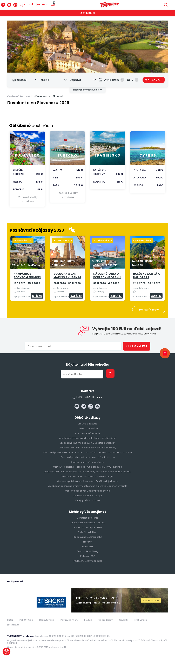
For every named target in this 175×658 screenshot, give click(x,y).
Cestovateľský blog (87, 551)
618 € (37, 295)
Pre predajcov (105, 619)
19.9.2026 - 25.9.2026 (27, 283)
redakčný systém (27, 647)
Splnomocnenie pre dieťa (87, 527)
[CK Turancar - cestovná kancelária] (109, 5)
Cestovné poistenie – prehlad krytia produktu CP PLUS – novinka (87, 466)
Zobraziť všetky (149, 309)
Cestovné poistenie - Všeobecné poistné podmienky (87, 447)
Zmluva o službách (87, 428)
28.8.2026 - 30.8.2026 (146, 283)
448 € (76, 295)
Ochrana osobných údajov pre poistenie (87, 490)
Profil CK (87, 541)
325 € (156, 295)
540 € (116, 295)
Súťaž (10, 619)
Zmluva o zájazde (87, 423)
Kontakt (87, 391)
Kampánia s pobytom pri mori (27, 275)
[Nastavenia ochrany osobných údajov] (6, 651)
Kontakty (123, 619)
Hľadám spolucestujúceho (87, 537)
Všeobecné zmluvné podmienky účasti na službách (87, 442)
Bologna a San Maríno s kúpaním (67, 275)
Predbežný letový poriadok (87, 560)
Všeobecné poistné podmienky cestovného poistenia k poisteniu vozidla (87, 486)
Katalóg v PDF (87, 556)
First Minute (140, 619)
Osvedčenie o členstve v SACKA (88, 522)
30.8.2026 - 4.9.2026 (106, 283)
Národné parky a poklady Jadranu (107, 275)
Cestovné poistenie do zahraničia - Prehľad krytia (87, 457)
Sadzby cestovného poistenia (87, 462)
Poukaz (88, 619)
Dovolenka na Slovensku (50, 96)
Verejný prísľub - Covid (87, 500)
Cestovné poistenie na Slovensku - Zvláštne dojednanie (87, 481)
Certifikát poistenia (87, 517)
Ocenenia (87, 546)
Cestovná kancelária (20, 96)
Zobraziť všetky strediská (28, 199)
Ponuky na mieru (69, 619)
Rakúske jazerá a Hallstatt (146, 275)
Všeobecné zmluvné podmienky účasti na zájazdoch (87, 438)
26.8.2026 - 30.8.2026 (67, 283)
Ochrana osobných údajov (87, 495)
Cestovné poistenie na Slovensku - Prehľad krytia (87, 476)
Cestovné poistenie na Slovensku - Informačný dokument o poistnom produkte (87, 471)
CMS (46, 647)
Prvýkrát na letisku (87, 532)
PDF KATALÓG (26, 619)
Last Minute (87, 13)
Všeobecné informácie (87, 433)
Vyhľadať (153, 80)
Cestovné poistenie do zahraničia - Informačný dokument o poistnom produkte (87, 452)
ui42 (64, 647)
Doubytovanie (46, 619)
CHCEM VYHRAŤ (136, 346)
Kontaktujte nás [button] (34, 4)
